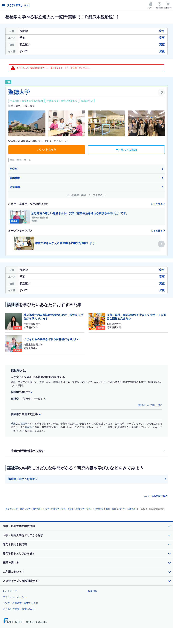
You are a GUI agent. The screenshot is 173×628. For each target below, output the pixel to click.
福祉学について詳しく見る (150, 405)
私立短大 (99, 509)
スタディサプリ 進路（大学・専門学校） (23, 509)
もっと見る (157, 204)
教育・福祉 (111, 509)
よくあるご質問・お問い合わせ (19, 609)
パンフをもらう (46, 149)
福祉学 (122, 509)
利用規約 (92, 591)
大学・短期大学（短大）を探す (59, 509)
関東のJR (132, 509)
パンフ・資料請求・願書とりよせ (20, 603)
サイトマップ (10, 591)
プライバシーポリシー (14, 597)
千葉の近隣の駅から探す (27, 451)
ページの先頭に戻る (157, 496)
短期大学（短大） (84, 509)
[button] (161, 244)
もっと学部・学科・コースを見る (85, 195)
